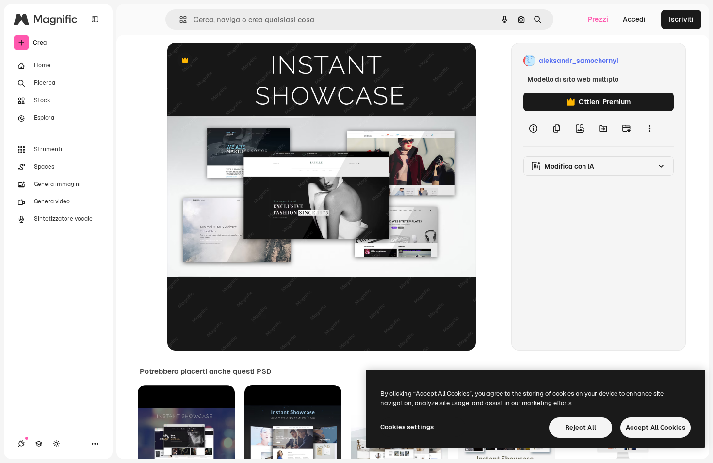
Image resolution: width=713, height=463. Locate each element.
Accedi (634, 19)
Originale (231, 60)
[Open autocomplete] (179, 19)
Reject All (580, 427)
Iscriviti (681, 19)
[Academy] (39, 443)
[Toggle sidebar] (95, 19)
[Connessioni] (21, 443)
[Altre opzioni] (649, 129)
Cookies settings (407, 427)
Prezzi (598, 19)
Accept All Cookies (655, 427)
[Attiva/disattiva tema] (56, 443)
